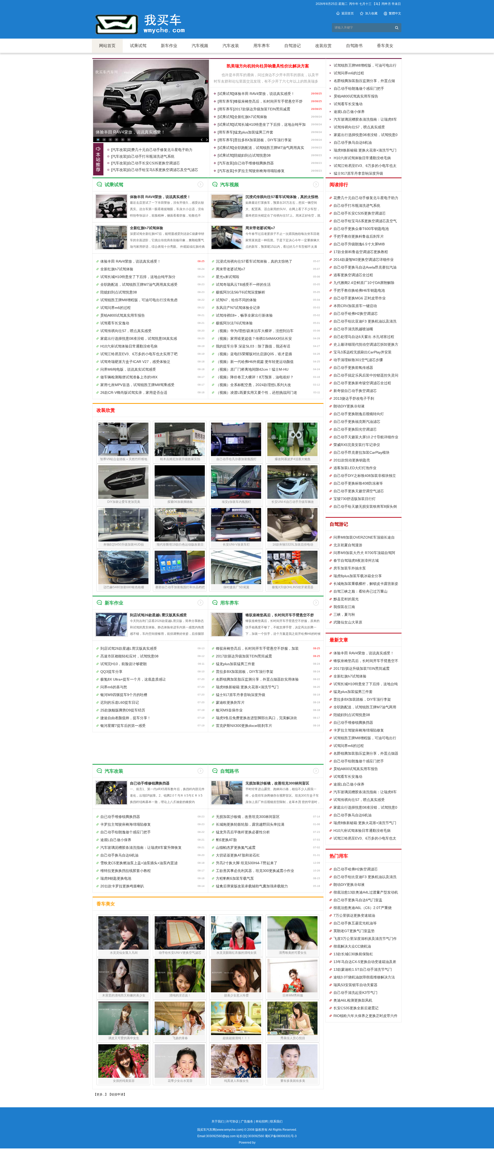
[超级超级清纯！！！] (236, 1018)
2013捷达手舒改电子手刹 (353, 398)
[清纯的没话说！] (180, 975)
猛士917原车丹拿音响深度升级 (358, 173)
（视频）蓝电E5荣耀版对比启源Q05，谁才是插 (254, 354)
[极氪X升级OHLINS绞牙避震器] (292, 567)
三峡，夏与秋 (344, 614)
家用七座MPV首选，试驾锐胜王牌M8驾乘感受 (137, 385)
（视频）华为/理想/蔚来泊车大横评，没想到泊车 (255, 331)
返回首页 (347, 13)
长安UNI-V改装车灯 (236, 544)
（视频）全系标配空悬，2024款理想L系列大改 (253, 385)
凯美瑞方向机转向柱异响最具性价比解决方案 (268, 66)
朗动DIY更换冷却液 (349, 406)
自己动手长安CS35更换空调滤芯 (154, 163)
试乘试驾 (138, 45)
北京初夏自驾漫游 (347, 545)
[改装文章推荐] (98, 159)
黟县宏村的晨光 (346, 599)
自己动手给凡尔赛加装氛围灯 (236, 459)
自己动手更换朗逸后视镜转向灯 (358, 414)
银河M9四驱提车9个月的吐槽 (123, 695)
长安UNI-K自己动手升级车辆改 (292, 502)
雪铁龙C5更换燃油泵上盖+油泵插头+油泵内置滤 (139, 863)
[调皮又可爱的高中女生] (123, 1018)
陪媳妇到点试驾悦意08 (252, 155)
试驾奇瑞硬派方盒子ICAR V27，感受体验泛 (135, 362)
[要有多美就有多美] (292, 1061)
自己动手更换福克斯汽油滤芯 (356, 422)
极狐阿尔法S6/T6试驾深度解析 (240, 292)
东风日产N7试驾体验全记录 (238, 308)
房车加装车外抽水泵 (349, 568)
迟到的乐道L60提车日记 (119, 702)
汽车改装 (231, 45)
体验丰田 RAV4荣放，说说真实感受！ (264, 94)
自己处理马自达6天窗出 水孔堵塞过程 (363, 337)
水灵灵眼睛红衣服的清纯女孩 (236, 953)
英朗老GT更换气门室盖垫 (354, 931)
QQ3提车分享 (111, 672)
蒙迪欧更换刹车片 (230, 702)
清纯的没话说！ (180, 995)
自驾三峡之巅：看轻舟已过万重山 (360, 591)
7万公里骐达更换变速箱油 (354, 915)
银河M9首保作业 (229, 710)
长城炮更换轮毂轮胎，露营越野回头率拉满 (250, 824)
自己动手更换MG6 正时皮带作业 (359, 298)
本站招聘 (261, 1121)
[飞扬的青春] (180, 1018)
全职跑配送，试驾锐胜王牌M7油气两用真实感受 (139, 284)
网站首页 (107, 45)
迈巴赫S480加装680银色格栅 (123, 587)
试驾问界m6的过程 (349, 73)
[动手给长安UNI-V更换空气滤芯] (180, 933)
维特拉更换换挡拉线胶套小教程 (125, 871)
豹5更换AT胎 (226, 840)
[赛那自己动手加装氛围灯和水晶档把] (180, 567)
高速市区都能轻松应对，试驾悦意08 (129, 656)
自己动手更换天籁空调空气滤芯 (358, 491)
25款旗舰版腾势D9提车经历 (122, 710)
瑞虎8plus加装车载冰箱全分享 (357, 576)
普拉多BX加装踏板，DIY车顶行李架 (263, 140)
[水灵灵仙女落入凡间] (123, 933)
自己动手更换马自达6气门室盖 (357, 900)
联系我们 (276, 1121)
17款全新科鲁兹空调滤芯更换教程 (360, 252)
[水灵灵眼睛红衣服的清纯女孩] (236, 933)
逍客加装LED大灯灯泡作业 (354, 468)
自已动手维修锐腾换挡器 (254, 163)
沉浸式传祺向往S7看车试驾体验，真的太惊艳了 (254, 261)
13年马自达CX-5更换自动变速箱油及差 (364, 962)
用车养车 (261, 45)
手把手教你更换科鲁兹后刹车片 (358, 236)
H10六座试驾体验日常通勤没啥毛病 (362, 158)
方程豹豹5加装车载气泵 (235, 878)
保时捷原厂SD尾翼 (236, 587)
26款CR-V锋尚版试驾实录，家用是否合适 (133, 392)
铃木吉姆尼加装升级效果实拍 (180, 459)
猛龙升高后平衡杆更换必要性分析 (243, 832)
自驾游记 (292, 45)
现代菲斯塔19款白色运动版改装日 (180, 544)
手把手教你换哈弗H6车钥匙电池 (359, 290)
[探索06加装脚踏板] (180, 482)
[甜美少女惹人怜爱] (236, 975)
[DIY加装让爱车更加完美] (123, 482)
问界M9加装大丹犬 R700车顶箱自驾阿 (364, 553)
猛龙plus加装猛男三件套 (253, 132)
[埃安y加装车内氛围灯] (236, 482)
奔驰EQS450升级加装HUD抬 (123, 544)
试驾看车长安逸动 (348, 104)
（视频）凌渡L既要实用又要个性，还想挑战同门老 (256, 392)
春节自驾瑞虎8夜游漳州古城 (356, 560)
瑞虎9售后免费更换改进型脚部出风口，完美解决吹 (256, 718)
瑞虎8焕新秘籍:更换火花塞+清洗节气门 (365, 150)
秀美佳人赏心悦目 (292, 1038)
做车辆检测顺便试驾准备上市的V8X (128, 377)
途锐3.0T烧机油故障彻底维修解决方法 (364, 977)
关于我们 (217, 1121)
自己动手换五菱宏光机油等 (355, 923)
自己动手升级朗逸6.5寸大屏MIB (359, 244)
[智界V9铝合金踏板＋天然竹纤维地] (123, 439)
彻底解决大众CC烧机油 (352, 946)
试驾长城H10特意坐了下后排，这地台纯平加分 (137, 277)
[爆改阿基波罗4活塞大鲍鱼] (292, 439)
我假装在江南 (344, 607)
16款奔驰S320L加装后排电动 (292, 544)
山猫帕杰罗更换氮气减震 (235, 847)
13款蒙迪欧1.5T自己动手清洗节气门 (362, 969)
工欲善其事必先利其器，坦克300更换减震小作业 (255, 871)
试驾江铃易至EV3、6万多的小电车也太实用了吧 (139, 354)
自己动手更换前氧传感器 (353, 367)
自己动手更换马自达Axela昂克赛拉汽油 (364, 267)
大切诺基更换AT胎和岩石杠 (238, 855)
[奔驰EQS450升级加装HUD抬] (123, 524)
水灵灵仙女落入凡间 (124, 953)
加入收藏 (371, 13)
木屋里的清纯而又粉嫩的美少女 (123, 995)
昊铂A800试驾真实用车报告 (356, 96)
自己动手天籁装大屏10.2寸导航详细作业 (365, 437)
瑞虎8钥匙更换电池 (115, 878)
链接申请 (117, 1094)
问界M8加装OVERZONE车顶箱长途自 (364, 537)
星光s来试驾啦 (227, 277)
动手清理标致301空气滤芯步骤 (358, 360)
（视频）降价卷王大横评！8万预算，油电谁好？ (255, 377)
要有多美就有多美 (292, 1081)
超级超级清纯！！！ (236, 1038)
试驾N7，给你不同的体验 (236, 300)
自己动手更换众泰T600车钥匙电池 (361, 229)
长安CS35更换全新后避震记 (355, 1008)
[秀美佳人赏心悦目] (292, 1018)
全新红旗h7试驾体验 (250, 117)
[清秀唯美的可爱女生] (292, 933)
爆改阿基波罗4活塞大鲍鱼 (293, 459)
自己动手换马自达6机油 (353, 142)
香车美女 (385, 45)
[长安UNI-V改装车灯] (236, 524)
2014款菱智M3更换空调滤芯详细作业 (363, 259)
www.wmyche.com (229, 1129)
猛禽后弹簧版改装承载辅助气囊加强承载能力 (252, 886)
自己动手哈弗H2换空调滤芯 (355, 313)
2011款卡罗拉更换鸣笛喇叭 (122, 886)
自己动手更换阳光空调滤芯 (355, 429)
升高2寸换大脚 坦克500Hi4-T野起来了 (246, 863)
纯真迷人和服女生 (236, 1081)
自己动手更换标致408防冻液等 (358, 483)
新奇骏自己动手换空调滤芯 (355, 391)
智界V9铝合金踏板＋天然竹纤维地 (123, 459)
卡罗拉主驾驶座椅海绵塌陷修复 (259, 171)
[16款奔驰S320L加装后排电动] (292, 524)
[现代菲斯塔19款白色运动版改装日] (180, 524)
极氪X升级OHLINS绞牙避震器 (292, 587)
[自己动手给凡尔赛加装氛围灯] (236, 439)
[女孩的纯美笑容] (123, 1061)
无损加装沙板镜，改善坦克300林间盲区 (277, 783)
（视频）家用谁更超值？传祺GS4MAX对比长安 (254, 338)
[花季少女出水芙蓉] (180, 1061)
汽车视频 (200, 45)
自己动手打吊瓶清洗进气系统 (151, 156)
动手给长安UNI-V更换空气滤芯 (180, 953)
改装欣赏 (323, 45)
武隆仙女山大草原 (347, 622)
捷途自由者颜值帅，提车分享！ (125, 718)
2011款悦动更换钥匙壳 (351, 460)
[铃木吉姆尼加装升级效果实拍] (180, 439)
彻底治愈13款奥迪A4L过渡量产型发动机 (365, 892)
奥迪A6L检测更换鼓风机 (352, 1000)
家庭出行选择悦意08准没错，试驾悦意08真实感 (138, 338)
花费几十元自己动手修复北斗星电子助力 (160, 150)
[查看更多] (200, 184)
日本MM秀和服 (293, 995)
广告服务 (247, 1121)
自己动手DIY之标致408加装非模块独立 (364, 476)
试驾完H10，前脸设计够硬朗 (123, 664)
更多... (100, 1094)
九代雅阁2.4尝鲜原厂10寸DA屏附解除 (363, 283)
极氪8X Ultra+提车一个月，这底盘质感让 (133, 679)
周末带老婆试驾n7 (260, 228)
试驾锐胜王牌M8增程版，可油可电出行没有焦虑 (139, 300)
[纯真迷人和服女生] (236, 1061)
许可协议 (232, 1121)
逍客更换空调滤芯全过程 (353, 275)
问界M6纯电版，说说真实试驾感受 (128, 369)
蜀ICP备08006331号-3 (281, 1136)
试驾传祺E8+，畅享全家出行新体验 (244, 315)
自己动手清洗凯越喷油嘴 (353, 329)
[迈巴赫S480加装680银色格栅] (123, 567)
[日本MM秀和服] (292, 975)
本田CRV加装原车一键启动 (355, 306)
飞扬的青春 (180, 1038)
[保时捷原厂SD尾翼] (236, 567)
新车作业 (169, 45)
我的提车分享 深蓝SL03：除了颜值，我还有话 (253, 346)
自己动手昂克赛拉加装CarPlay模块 (361, 452)
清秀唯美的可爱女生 (293, 953)
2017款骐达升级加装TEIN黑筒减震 (262, 109)
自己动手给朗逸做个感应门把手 (359, 88)
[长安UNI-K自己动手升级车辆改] (292, 482)
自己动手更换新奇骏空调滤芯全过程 (362, 383)
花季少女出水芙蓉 (180, 1081)
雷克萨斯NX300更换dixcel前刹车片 (244, 726)
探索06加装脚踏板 (180, 502)
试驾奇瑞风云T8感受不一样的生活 (243, 284)
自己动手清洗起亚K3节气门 (355, 993)
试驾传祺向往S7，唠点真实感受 (359, 127)
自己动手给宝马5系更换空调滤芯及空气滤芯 (163, 170)
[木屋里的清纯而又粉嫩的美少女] (123, 975)
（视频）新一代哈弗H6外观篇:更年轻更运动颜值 (255, 362)
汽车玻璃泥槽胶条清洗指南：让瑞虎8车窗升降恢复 (141, 847)
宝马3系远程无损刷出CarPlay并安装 (362, 352)
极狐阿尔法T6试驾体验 (234, 323)
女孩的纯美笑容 (124, 1081)
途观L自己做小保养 (349, 112)
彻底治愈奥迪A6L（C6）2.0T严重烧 (362, 908)
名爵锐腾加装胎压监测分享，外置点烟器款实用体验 (257, 679)
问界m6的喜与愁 (113, 687)
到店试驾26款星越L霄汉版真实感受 (158, 615)
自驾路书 (354, 45)
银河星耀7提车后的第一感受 (123, 726)
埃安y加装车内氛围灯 (236, 502)
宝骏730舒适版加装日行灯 (354, 499)
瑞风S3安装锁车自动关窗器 (355, 985)
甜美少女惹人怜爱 (236, 995)
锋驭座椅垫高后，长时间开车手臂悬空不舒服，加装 (257, 648)
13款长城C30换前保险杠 (353, 954)
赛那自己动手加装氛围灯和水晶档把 (180, 587)
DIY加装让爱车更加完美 (123, 502)
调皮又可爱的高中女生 (123, 1038)
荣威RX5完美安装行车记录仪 (356, 445)
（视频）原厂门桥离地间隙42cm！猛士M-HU (252, 369)
